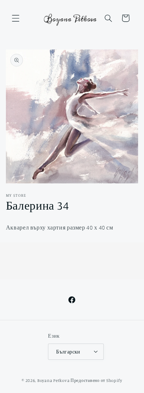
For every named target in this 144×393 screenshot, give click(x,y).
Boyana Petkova (53, 380)
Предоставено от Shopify (96, 380)
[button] (15, 18)
